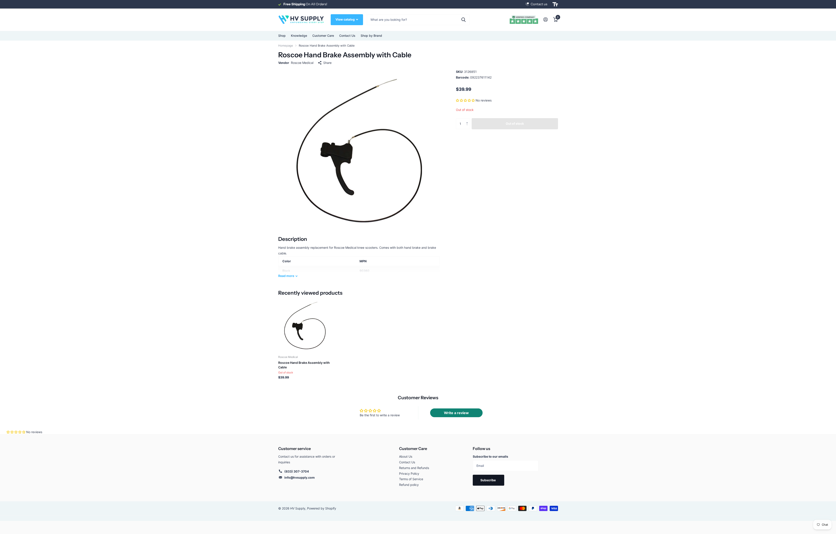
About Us (405, 456)
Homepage (285, 45)
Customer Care (413, 448)
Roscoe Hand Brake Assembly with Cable (304, 365)
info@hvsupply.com (299, 477)
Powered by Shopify (321, 508)
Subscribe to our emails (490, 456)
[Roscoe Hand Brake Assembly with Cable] (304, 325)
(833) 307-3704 (296, 471)
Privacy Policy (409, 473)
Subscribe (488, 480)
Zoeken (463, 19)
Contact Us (347, 35)
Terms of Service (411, 479)
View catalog (345, 19)
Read (286, 276)
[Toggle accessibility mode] (555, 4)
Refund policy (409, 485)
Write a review (456, 413)
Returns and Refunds (414, 468)
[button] (465, 100)
